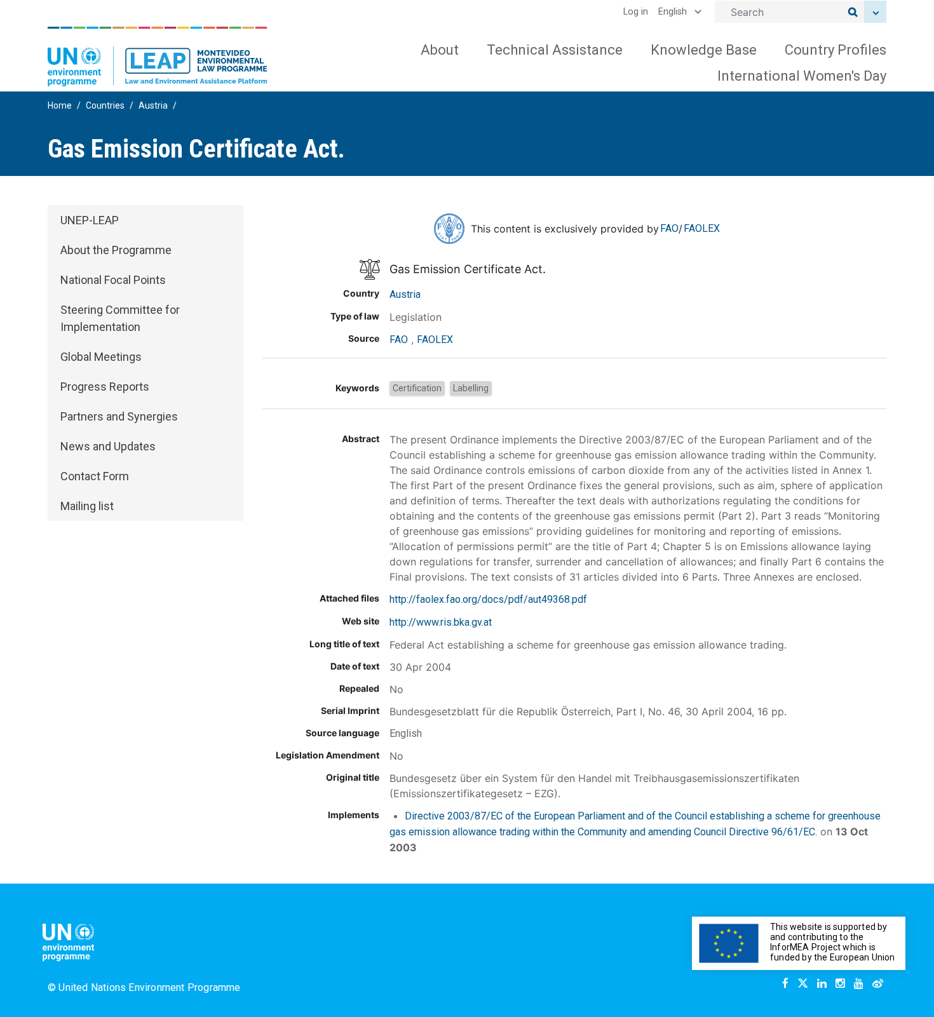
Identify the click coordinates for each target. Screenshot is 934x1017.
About (440, 50)
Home (60, 105)
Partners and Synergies (119, 416)
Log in (635, 11)
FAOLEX (702, 228)
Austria (153, 105)
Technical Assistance (555, 50)
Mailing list (87, 506)
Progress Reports (104, 386)
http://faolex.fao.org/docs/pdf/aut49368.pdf (488, 599)
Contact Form (94, 476)
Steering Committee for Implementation (120, 318)
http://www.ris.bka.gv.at (440, 622)
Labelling (471, 388)
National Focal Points (113, 279)
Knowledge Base (704, 50)
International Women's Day (801, 76)
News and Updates (108, 446)
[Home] (157, 56)
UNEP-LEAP (89, 220)
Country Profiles (835, 50)
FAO (669, 228)
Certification (417, 388)
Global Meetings (101, 356)
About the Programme (116, 250)
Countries (105, 105)
